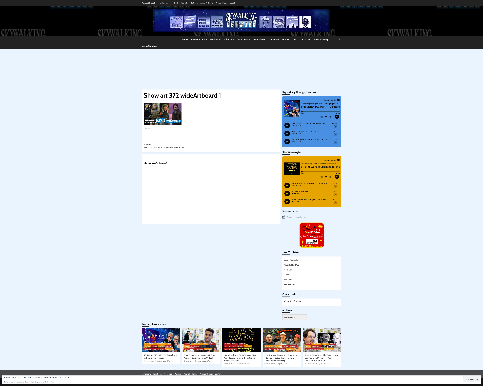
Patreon (194, 3)
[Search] (339, 39)
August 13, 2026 (282, 364)
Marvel (161, 346)
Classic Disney (149, 343)
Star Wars (169, 349)
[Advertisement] (241, 68)
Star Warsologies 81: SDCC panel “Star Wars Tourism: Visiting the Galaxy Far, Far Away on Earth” (240, 358)
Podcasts (243, 39)
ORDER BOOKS (199, 39)
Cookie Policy (49, 382)
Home (185, 39)
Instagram (164, 3)
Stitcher (288, 279)
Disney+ (147, 346)
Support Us (287, 39)
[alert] (311, 216)
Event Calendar (149, 46)
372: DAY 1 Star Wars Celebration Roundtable (164, 146)
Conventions (160, 343)
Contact (303, 39)
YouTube (184, 3)
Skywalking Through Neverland (154, 349)
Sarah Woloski (150, 361)
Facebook (174, 3)
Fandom (214, 39)
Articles (187, 343)
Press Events (195, 346)
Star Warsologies (230, 349)
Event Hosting (321, 39)
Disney (168, 343)
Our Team (274, 39)
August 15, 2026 (202, 361)
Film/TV (228, 39)
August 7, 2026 (322, 364)
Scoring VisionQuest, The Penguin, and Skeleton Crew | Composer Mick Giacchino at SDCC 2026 (321, 358)
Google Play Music (292, 265)
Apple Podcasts (206, 3)
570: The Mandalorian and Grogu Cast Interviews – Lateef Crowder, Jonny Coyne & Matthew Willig (281, 358)
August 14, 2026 (241, 364)
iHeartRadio (289, 284)
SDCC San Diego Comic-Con (194, 349)
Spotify (233, 3)
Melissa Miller (230, 364)
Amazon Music (221, 3)
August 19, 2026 (161, 361)
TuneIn (287, 274)
